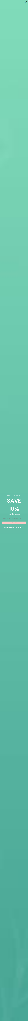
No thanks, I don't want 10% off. (14, 527)
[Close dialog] (26, 2)
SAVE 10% (14, 523)
